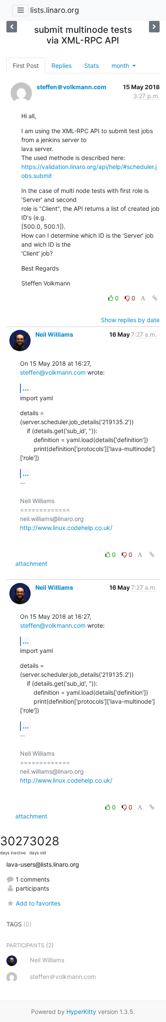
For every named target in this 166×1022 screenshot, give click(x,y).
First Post (26, 65)
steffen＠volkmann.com (71, 86)
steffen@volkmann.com (53, 372)
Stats (91, 65)
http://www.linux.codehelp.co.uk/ (66, 527)
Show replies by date (130, 319)
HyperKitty (81, 1011)
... (26, 388)
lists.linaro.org (54, 10)
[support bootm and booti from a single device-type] (154, 26)
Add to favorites (38, 903)
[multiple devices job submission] (11, 26)
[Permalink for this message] (155, 298)
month (121, 65)
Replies (62, 65)
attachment (31, 563)
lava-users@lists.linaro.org (42, 864)
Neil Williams (54, 334)
